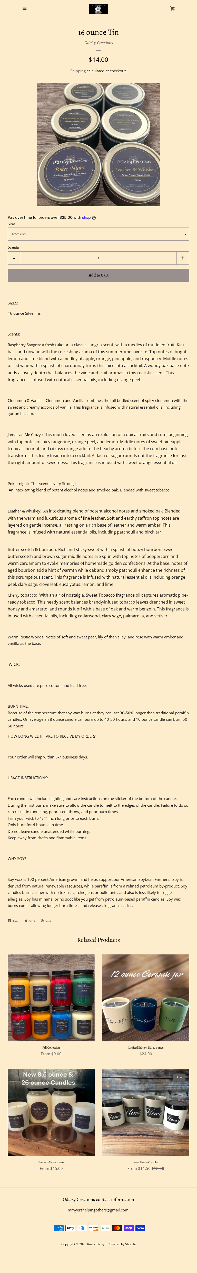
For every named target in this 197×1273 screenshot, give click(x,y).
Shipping (78, 70)
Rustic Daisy (95, 1244)
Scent (11, 224)
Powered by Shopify (122, 1244)
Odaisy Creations (98, 42)
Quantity (13, 247)
